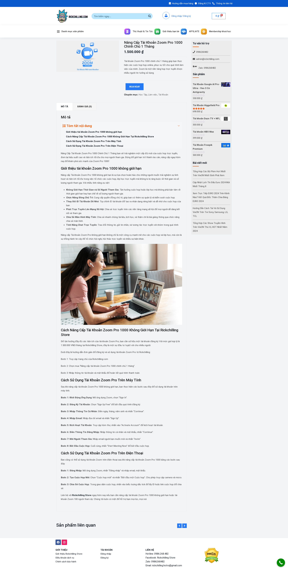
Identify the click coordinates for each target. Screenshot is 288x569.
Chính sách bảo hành (66, 561)
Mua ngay (134, 86)
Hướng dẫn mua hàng (182, 3)
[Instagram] (64, 542)
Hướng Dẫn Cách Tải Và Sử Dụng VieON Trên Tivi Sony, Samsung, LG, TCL (210, 212)
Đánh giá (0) (84, 106)
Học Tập (143, 94)
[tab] (64, 106)
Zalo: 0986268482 (207, 68)
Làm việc (152, 94)
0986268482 (202, 52)
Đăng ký (104, 557)
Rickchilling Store (166, 557)
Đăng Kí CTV (204, 3)
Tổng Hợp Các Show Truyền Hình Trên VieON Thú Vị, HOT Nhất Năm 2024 (210, 227)
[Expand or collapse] (179, 125)
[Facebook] (58, 542)
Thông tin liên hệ (224, 3)
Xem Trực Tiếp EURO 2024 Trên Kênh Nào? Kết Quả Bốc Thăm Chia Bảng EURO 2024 (211, 197)
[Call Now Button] (281, 562)
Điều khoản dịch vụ (65, 557)
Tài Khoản (163, 94)
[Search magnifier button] (149, 16)
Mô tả (64, 106)
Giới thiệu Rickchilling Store (69, 553)
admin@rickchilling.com (207, 59)
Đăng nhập (105, 553)
